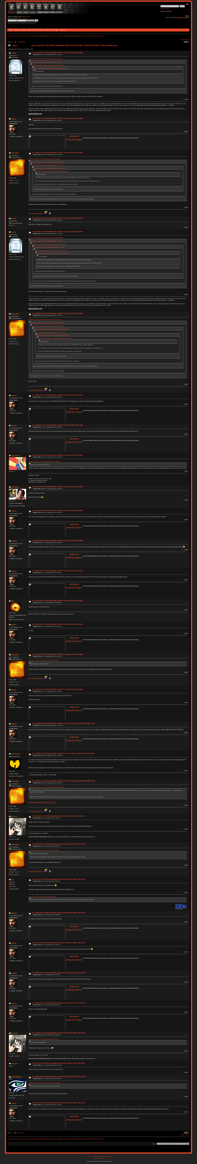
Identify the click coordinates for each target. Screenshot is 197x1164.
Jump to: (154, 1143)
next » (188, 39)
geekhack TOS (181, 17)
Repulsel (14, 1064)
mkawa (14, 119)
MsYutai (14, 816)
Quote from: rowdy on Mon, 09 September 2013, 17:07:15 (44, 319)
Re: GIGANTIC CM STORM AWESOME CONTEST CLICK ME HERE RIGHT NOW (57, 53)
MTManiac (15, 487)
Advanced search (165, 8)
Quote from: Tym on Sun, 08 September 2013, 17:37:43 (45, 62)
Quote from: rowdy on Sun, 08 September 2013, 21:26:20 (44, 158)
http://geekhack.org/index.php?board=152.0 (42, 802)
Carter (13, 218)
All (17, 42)
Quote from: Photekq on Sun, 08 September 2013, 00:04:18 (50, 68)
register (28, 16)
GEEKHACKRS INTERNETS (74, 139)
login (23, 16)
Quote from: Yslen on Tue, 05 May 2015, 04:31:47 (42, 896)
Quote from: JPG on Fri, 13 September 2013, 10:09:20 (44, 660)
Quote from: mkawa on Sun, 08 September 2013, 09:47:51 (48, 65)
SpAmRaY (15, 153)
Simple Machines (107, 1156)
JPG (12, 601)
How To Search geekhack (36, 213)
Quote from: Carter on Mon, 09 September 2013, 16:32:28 (44, 461)
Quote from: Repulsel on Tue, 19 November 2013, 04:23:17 (45, 1082)
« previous (183, 39)
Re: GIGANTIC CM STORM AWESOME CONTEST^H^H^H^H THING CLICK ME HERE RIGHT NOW (63, 723)
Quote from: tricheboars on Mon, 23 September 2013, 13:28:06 (46, 787)
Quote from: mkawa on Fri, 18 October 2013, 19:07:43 (44, 1039)
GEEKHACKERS (74, 136)
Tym (12, 880)
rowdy (13, 53)
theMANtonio (16, 1077)
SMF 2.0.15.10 (91, 1156)
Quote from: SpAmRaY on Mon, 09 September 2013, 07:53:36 (46, 237)
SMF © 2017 (99, 1156)
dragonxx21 (15, 455)
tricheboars (15, 754)
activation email (22, 18)
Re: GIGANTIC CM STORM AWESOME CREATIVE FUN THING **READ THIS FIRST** (59, 816)
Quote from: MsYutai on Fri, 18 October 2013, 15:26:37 (44, 850)
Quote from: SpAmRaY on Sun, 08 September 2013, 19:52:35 (45, 59)
